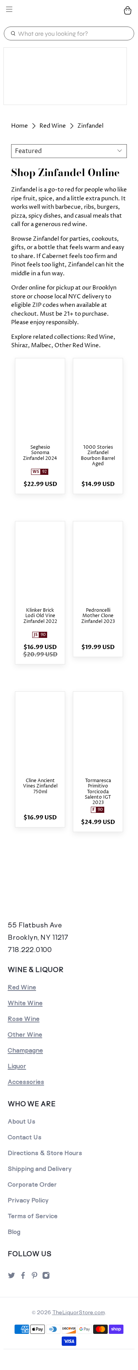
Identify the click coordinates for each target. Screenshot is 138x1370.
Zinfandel (90, 126)
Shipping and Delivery (40, 1168)
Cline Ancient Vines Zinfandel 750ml (40, 786)
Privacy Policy (28, 1200)
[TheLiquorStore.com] (69, 10)
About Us (21, 1121)
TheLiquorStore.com (78, 1312)
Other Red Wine (76, 345)
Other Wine (25, 1034)
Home (19, 126)
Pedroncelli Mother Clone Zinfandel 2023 (98, 616)
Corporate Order (32, 1184)
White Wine (25, 1003)
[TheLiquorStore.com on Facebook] (23, 1277)
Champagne (25, 1050)
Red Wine (52, 126)
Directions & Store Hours (45, 1153)
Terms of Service (33, 1216)
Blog (14, 1231)
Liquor (17, 1066)
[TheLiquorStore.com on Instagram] (46, 1277)
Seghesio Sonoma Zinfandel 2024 (40, 453)
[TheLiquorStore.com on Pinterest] (34, 1277)
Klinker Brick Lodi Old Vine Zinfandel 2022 (40, 616)
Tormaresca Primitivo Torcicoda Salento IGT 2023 (98, 792)
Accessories (26, 1081)
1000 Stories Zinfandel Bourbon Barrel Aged (98, 456)
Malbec (41, 345)
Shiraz (19, 345)
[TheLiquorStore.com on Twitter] (11, 1277)
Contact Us (24, 1137)
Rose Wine (23, 1018)
